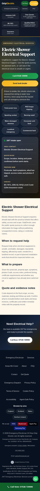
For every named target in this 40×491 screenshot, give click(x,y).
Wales (30, 411)
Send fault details (20, 83)
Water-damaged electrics (11, 122)
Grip (8, 3)
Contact (14, 374)
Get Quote (34, 3)
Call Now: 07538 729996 (20, 340)
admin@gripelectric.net (22, 456)
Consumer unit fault (29, 122)
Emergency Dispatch (12, 383)
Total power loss (10, 108)
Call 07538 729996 (20, 76)
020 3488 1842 (19, 450)
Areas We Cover (11, 366)
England (11, 411)
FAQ (34, 8)
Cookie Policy (28, 391)
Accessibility (11, 399)
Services (25, 8)
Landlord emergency (10, 130)
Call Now (25, 3)
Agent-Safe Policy (27, 399)
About (24, 366)
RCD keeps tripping (29, 108)
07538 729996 (22, 445)
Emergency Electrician (11, 8)
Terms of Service (12, 391)
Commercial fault (29, 130)
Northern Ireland (20, 417)
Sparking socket (10, 115)
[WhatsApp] (35, 479)
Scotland (21, 411)
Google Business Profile (20, 462)
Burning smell (29, 115)
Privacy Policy (30, 383)
